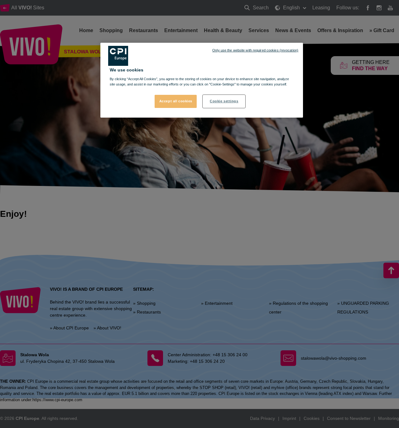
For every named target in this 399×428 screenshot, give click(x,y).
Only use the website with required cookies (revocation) (255, 50)
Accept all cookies (175, 101)
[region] (201, 80)
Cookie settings (224, 101)
